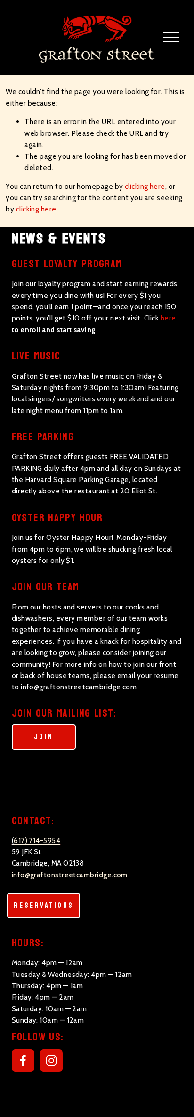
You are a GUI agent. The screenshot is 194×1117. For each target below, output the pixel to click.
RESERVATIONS (43, 905)
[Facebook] (23, 1060)
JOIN (43, 737)
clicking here (145, 186)
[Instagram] (51, 1060)
